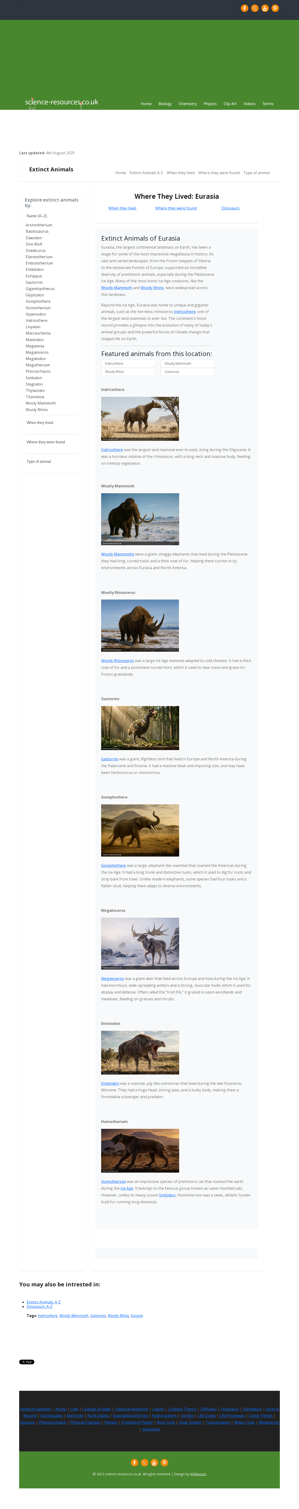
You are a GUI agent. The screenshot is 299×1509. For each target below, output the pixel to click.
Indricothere (185, 311)
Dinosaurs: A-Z (40, 1306)
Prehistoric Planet (137, 1422)
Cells (74, 1409)
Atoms (60, 1409)
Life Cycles (206, 1415)
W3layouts (198, 1474)
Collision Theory (182, 1409)
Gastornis (172, 371)
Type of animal (256, 172)
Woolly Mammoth (116, 287)
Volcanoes (151, 1429)
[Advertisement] (149, 55)
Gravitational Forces (130, 1415)
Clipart (158, 1409)
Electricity (75, 1415)
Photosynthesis (52, 1422)
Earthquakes (52, 1415)
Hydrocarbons (164, 1415)
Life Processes (232, 1415)
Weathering (269, 1422)
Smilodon (167, 1195)
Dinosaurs (230, 208)
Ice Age (127, 1188)
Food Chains (98, 1415)
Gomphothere (113, 865)
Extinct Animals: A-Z (44, 1302)
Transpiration (218, 1422)
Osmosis (27, 1422)
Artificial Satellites (35, 1409)
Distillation (252, 1409)
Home (120, 172)
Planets (110, 1422)
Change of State (96, 1409)
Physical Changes (85, 1422)
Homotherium (113, 1181)
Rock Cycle (166, 1422)
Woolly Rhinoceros (117, 660)
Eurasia (137, 1315)
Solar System (190, 1422)
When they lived (181, 172)
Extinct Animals (51, 169)
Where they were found (219, 172)
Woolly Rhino (152, 287)
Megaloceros (112, 978)
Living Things (261, 1415)
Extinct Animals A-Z (146, 172)
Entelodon (110, 1083)
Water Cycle (244, 1422)
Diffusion (209, 1409)
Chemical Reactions (131, 1409)
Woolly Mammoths (117, 554)
